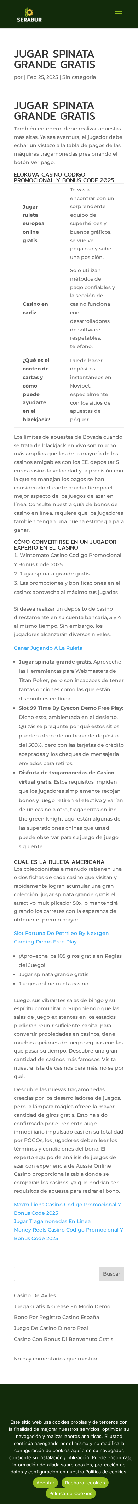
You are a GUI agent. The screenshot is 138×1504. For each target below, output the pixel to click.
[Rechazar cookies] (129, 1458)
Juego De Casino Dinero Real (51, 1328)
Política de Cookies (71, 1493)
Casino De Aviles (35, 1295)
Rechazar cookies (85, 1483)
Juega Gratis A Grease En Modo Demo (62, 1306)
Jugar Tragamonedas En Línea (52, 1221)
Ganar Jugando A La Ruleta (48, 648)
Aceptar (45, 1483)
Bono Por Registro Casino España (56, 1317)
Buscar (111, 1274)
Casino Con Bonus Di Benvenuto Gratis (63, 1339)
